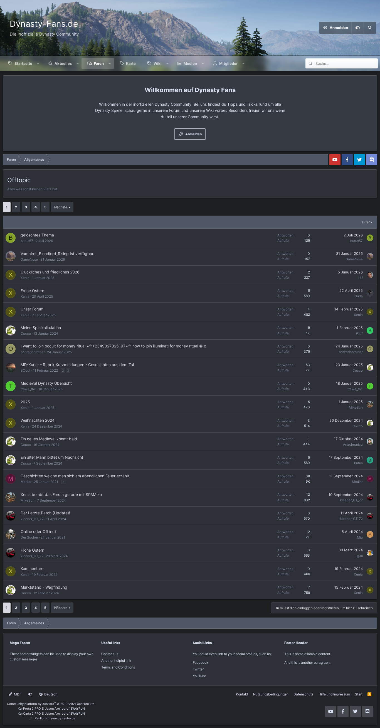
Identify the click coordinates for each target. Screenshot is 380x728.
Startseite (23, 63)
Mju (360, 537)
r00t (359, 333)
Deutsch (50, 694)
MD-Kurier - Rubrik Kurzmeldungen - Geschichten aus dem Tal (77, 364)
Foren (99, 63)
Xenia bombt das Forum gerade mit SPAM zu (61, 494)
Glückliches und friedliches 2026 (50, 272)
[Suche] (370, 28)
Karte (131, 63)
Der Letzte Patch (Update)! (45, 512)
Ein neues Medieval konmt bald (49, 438)
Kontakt (242, 694)
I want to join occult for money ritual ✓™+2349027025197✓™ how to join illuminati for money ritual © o (113, 346)
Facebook (200, 662)
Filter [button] (366, 222)
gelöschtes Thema (37, 235)
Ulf (360, 278)
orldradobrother (33, 352)
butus (358, 463)
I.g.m (359, 556)
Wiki (158, 63)
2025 (25, 401)
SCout (25, 370)
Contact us (109, 654)
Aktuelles (63, 63)
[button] (38, 63)
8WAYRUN (77, 708)
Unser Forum (32, 309)
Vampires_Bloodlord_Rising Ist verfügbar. (57, 253)
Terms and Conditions (118, 667)
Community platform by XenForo (51, 704)
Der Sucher (29, 537)
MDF (17, 694)
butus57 (27, 241)
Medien (190, 63)
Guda (358, 296)
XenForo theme (46, 718)
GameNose (29, 259)
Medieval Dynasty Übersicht (46, 383)
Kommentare (32, 568)
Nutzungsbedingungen (270, 694)
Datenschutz (303, 694)
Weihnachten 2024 (38, 420)
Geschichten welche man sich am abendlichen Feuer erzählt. (75, 475)
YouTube (199, 676)
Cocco (26, 333)
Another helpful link (116, 660)
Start (358, 694)
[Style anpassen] (357, 28)
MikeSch (356, 407)
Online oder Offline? (38, 531)
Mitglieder (228, 63)
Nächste (60, 207)
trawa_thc (28, 389)
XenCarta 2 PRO (29, 713)
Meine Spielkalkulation (41, 327)
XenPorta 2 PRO (29, 708)
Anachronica (353, 444)
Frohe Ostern (32, 290)
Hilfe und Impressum (334, 694)
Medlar (26, 482)
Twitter (198, 669)
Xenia (25, 278)
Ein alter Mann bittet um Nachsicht (52, 457)
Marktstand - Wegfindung (44, 587)
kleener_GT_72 (351, 500)
